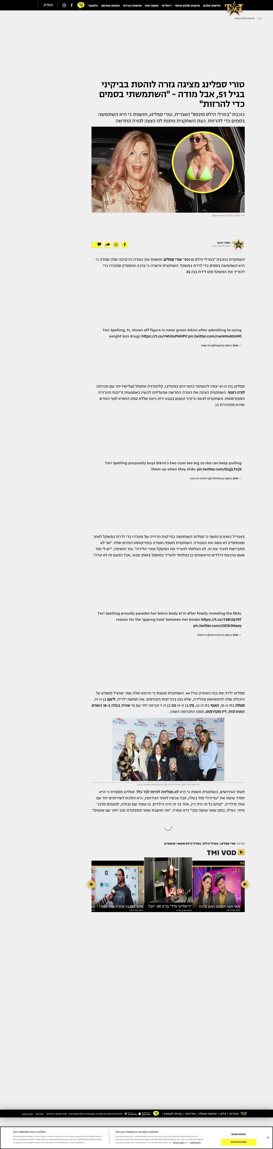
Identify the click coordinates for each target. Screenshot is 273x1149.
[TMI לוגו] (232, 5)
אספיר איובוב (223, 243)
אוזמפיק (169, 843)
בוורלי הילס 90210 (189, 843)
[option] (168, 881)
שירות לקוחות (173, 1113)
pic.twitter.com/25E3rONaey (217, 626)
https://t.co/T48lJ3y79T (221, 619)
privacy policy (179, 1143)
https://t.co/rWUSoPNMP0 (164, 336)
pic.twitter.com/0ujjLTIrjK (219, 469)
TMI (260, 18)
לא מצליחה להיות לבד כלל (157, 792)
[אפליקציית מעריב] (144, 1113)
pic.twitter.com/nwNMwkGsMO (215, 336)
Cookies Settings (238, 1134)
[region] (136, 1138)
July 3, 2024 (231, 345)
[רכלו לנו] (81, 5)
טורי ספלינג (228, 843)
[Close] (267, 1137)
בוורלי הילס (210, 843)
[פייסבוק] (72, 5)
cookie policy (195, 1143)
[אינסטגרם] (64, 5)
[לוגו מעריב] (48, 5)
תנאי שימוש (61, 1114)
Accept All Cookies (238, 1142)
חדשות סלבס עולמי (244, 18)
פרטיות (50, 1114)
